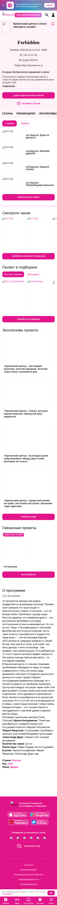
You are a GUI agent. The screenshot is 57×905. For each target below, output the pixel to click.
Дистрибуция (28, 889)
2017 (10, 763)
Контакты (28, 865)
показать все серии (28, 197)
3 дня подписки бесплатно (28, 15)
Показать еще (28, 517)
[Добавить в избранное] (53, 24)
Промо (25, 123)
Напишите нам (32, 846)
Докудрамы (34, 274)
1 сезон (45, 72)
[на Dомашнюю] (8, 14)
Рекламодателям (28, 870)
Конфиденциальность (28, 879)
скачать (49, 5)
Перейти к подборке (28, 319)
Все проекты (28, 574)
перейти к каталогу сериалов (28, 256)
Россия (16, 760)
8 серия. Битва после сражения (21, 72)
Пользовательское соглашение (28, 874)
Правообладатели (28, 884)
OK (51, 893)
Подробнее (7, 894)
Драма (14, 767)
